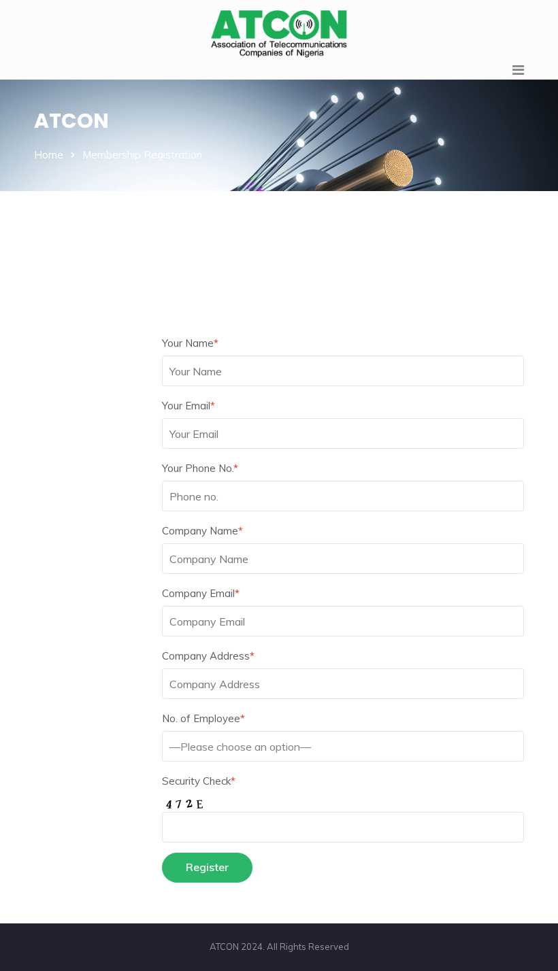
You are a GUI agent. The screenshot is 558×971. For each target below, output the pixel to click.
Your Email (188, 405)
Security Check (198, 780)
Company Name (202, 530)
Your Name (190, 343)
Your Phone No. (200, 468)
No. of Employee (203, 718)
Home (48, 154)
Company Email (201, 593)
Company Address (208, 655)
